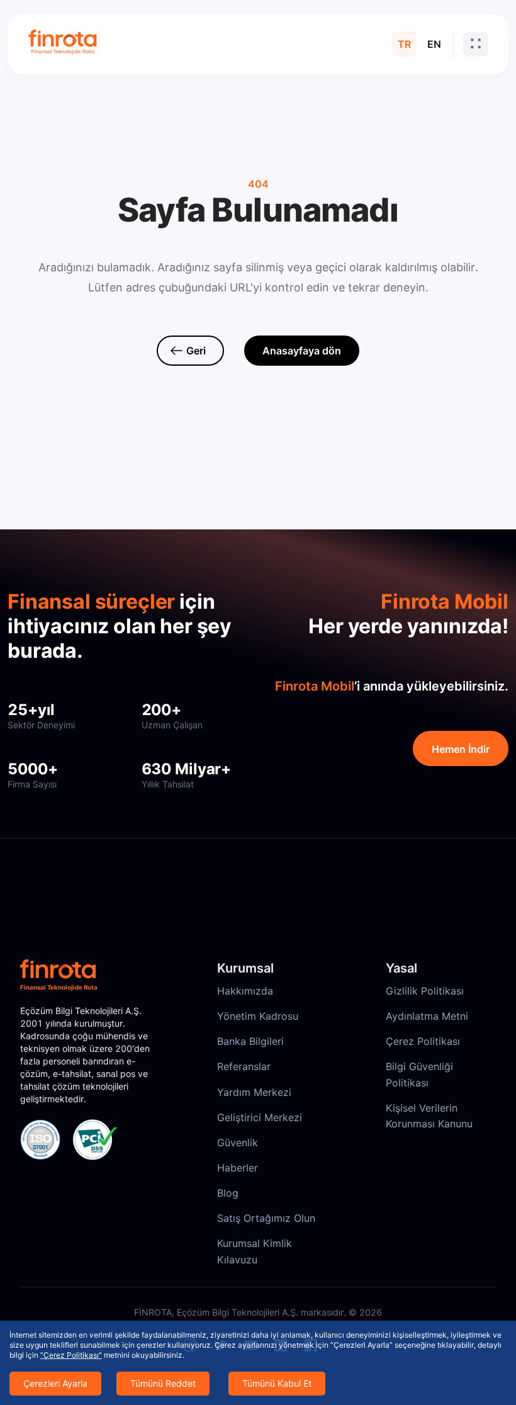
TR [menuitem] (404, 44)
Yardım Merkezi (254, 1092)
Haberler (237, 1167)
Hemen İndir (461, 749)
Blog (227, 1193)
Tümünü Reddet (163, 1383)
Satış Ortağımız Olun (266, 1218)
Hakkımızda (245, 991)
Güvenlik (237, 1142)
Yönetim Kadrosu (257, 1016)
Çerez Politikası (423, 1041)
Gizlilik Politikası (425, 991)
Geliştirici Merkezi (259, 1117)
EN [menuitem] (434, 44)
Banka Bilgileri (250, 1041)
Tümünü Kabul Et (276, 1383)
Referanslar (244, 1066)
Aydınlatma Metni (427, 1016)
